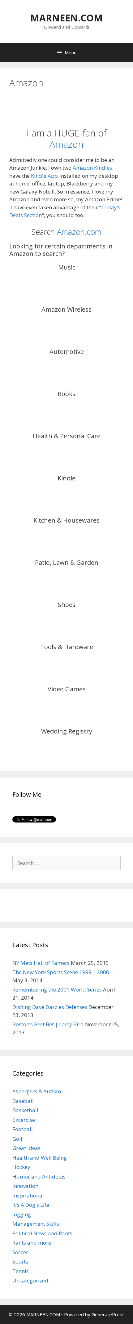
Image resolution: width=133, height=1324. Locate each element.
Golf (17, 1138)
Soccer (20, 1252)
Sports (20, 1261)
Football (22, 1129)
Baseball (23, 1100)
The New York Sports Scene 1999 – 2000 (60, 972)
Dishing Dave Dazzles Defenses (49, 1006)
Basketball (25, 1110)
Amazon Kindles (92, 167)
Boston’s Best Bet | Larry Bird (48, 1024)
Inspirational (28, 1195)
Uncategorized (30, 1280)
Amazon (66, 144)
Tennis (20, 1271)
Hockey (21, 1166)
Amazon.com (79, 231)
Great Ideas (26, 1148)
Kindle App (44, 175)
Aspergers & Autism (36, 1091)
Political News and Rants (42, 1233)
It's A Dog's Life (30, 1204)
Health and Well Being (39, 1157)
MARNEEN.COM (66, 17)
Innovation (25, 1185)
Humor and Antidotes (39, 1176)
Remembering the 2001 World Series (57, 989)
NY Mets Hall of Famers (41, 962)
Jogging (21, 1214)
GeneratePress (108, 1314)
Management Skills (35, 1223)
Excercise (23, 1119)
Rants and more (31, 1242)
